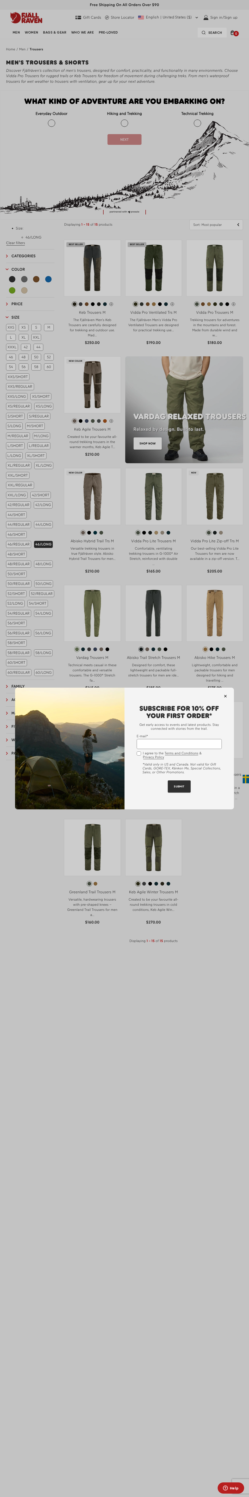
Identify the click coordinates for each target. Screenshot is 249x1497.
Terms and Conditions (181, 753)
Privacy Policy (153, 757)
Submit (179, 786)
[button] (225, 696)
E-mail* (142, 736)
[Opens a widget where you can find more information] (230, 1488)
